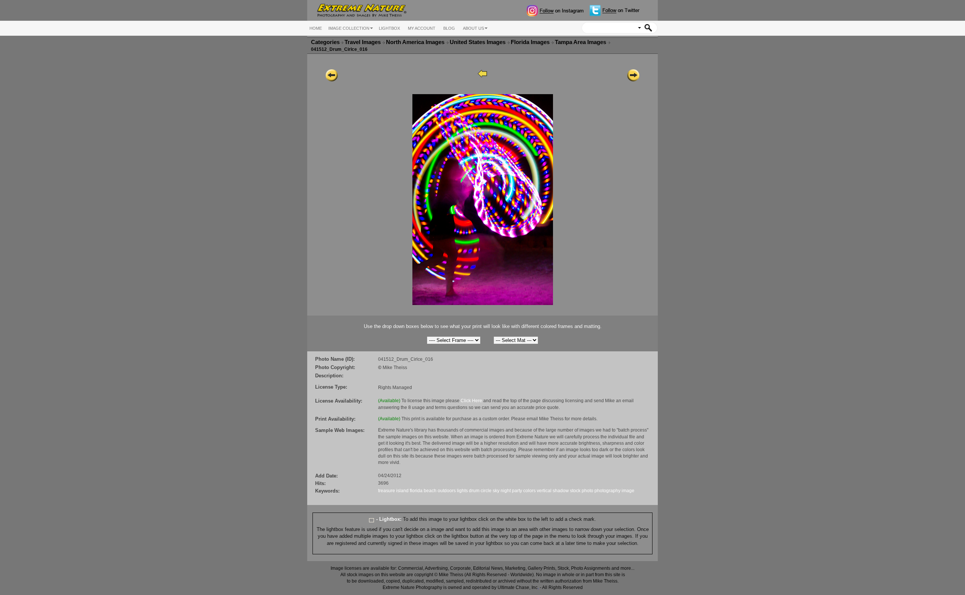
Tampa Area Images (581, 42)
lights (462, 490)
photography (607, 490)
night (506, 490)
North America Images (416, 42)
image (628, 490)
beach (430, 490)
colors (529, 490)
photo (587, 490)
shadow (561, 490)
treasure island (393, 490)
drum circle (480, 490)
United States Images (478, 42)
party (517, 490)
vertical (544, 490)
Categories (325, 42)
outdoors (447, 490)
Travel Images (363, 42)
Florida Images (531, 42)
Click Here (471, 400)
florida (416, 490)
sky (496, 490)
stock (575, 490)
